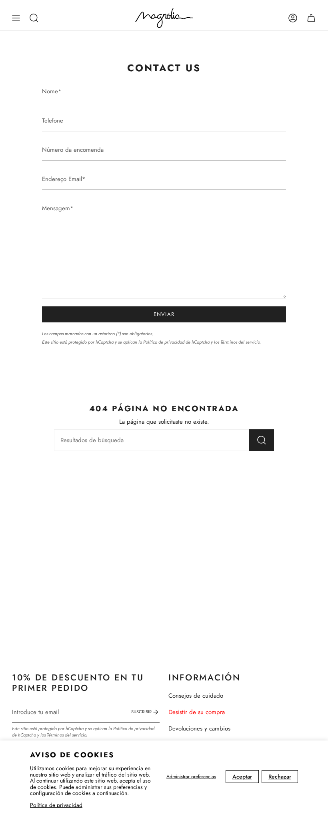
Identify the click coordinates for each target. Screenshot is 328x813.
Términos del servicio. (240, 342)
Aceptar (242, 777)
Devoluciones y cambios (199, 728)
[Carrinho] (311, 18)
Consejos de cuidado (195, 695)
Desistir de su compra (196, 712)
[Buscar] (261, 440)
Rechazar (279, 777)
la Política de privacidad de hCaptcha (174, 342)
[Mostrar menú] (16, 18)
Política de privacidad (56, 805)
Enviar (164, 314)
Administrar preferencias (191, 776)
